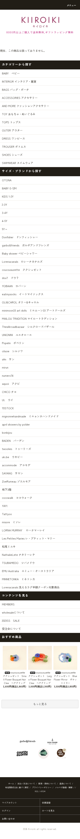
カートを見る (48, 810)
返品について (65, 783)
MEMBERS (8, 604)
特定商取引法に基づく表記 (17, 787)
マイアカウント (9, 802)
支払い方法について (26, 783)
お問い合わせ (8, 818)
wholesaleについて (13, 612)
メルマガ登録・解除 (63, 787)
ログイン (6, 810)
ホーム (11, 783)
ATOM (42, 791)
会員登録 (46, 802)
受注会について (11, 629)
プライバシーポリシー (41, 787)
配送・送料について (47, 783)
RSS (36, 791)
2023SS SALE (11, 620)
